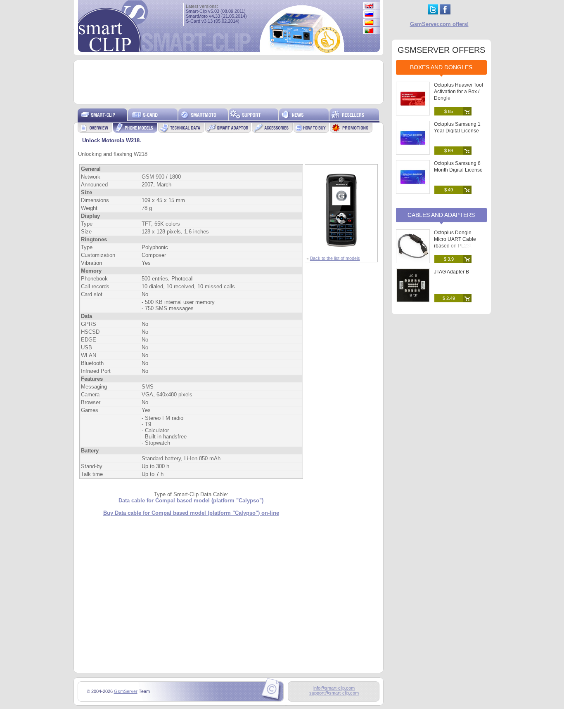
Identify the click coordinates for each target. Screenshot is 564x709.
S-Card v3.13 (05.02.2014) (212, 21)
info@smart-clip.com (334, 687)
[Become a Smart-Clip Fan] (445, 12)
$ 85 (448, 111)
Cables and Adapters (441, 215)
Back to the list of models (335, 258)
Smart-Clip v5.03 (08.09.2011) (216, 11)
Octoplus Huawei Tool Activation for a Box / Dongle (458, 91)
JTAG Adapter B (451, 272)
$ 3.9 (449, 259)
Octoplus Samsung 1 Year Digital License (457, 127)
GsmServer (125, 691)
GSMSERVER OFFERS (441, 49)
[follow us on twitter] (433, 12)
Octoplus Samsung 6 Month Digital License (458, 166)
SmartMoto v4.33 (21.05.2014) (216, 16)
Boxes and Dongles (441, 67)
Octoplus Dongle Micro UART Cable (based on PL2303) (455, 239)
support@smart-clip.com (334, 692)
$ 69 (448, 150)
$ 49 (448, 189)
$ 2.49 (449, 298)
